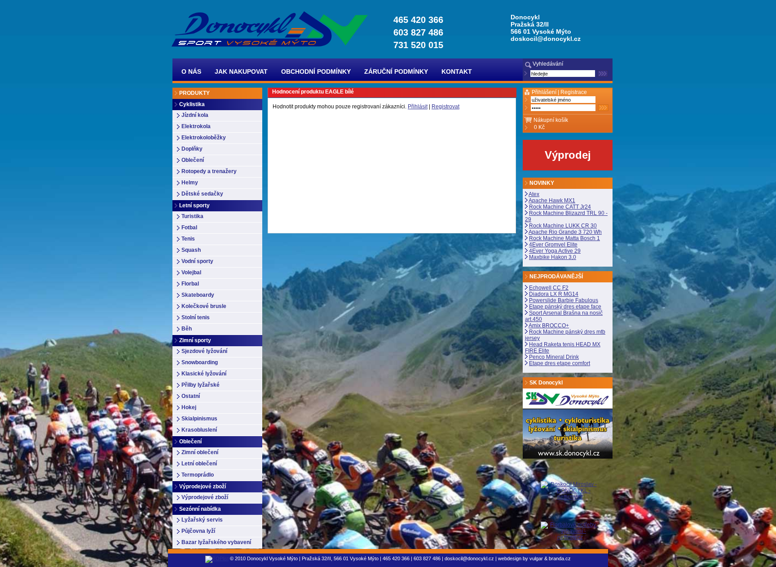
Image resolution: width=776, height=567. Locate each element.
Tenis (188, 239)
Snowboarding (199, 362)
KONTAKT (456, 71)
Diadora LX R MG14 (553, 294)
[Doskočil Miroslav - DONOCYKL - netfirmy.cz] (570, 501)
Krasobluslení (199, 430)
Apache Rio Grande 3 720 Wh (565, 232)
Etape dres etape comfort (559, 363)
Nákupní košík (551, 120)
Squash (191, 250)
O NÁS (191, 71)
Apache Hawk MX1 (552, 200)
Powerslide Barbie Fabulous (563, 300)
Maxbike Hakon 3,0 (552, 257)
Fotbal (189, 227)
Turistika (192, 216)
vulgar (536, 558)
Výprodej (568, 155)
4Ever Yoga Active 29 (555, 251)
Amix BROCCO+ (549, 325)
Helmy (189, 182)
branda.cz (560, 558)
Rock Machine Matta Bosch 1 (564, 238)
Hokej (188, 407)
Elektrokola (196, 126)
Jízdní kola (194, 115)
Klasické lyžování (203, 374)
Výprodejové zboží (204, 497)
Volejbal (191, 272)
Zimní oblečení (199, 452)
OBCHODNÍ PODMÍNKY (316, 71)
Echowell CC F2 (549, 288)
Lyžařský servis (202, 520)
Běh (186, 329)
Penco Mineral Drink (554, 357)
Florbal (190, 284)
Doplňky (192, 149)
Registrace (573, 92)
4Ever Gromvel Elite (553, 244)
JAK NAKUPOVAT (241, 71)
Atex (534, 194)
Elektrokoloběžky (203, 137)
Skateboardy (197, 295)
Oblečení (192, 160)
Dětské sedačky (202, 194)
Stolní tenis (195, 317)
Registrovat (445, 106)
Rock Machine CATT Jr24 (560, 207)
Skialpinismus (199, 418)
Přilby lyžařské (200, 385)
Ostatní (190, 396)
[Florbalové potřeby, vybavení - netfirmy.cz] (570, 531)
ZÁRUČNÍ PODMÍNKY (396, 71)
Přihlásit (418, 106)
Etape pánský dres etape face (565, 307)
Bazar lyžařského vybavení (216, 542)
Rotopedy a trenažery (209, 171)
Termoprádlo (197, 475)
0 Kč (539, 127)
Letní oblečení (199, 463)
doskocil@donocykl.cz (546, 38)
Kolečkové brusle (203, 306)
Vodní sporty (197, 261)
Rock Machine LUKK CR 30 (563, 226)
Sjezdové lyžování (204, 351)
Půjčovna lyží (198, 531)
